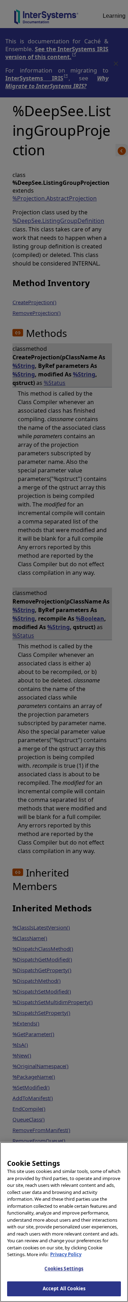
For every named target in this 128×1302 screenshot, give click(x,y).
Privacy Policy (65, 1254)
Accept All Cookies (64, 1288)
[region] (64, 1222)
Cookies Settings (63, 1268)
